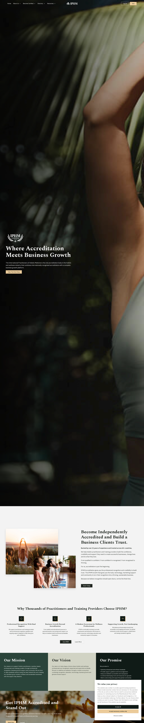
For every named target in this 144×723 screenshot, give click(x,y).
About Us (16, 3)
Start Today (86, 586)
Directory (40, 3)
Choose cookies (118, 715)
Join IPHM (66, 642)
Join (133, 3)
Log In (125, 3)
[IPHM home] (72, 3)
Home (9, 3)
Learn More (78, 642)
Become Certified (28, 3)
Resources (50, 3)
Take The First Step (14, 272)
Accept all (118, 707)
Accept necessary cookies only (118, 711)
